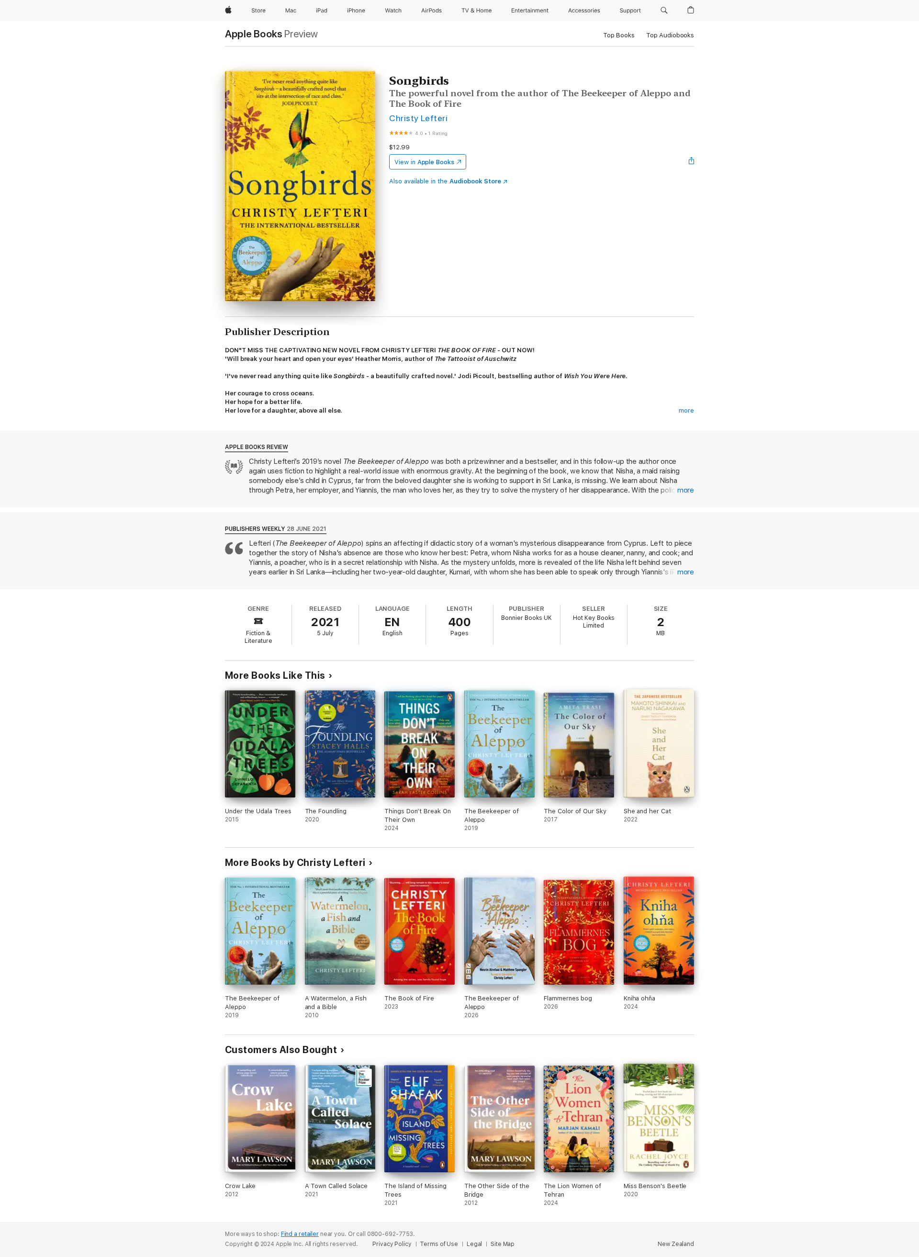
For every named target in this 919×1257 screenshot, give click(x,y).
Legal (474, 1244)
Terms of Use (439, 1244)
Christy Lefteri (418, 118)
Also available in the (445, 181)
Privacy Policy (391, 1244)
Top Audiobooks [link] (670, 35)
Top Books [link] (619, 35)
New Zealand (676, 1244)
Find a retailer (300, 1234)
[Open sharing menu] (692, 162)
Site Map (503, 1244)
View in (424, 162)
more (686, 410)
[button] (664, 10)
